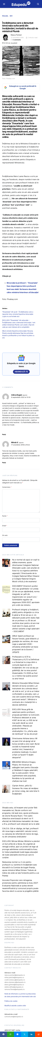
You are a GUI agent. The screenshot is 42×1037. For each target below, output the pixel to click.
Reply (4, 434)
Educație (5, 16)
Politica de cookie (10, 1001)
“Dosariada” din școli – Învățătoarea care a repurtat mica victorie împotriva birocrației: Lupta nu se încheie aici (17, 314)
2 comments (17, 40)
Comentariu (7, 487)
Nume (5, 516)
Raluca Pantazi (16, 35)
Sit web (5, 535)
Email (4, 526)
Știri (11, 16)
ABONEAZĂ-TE (21, 372)
